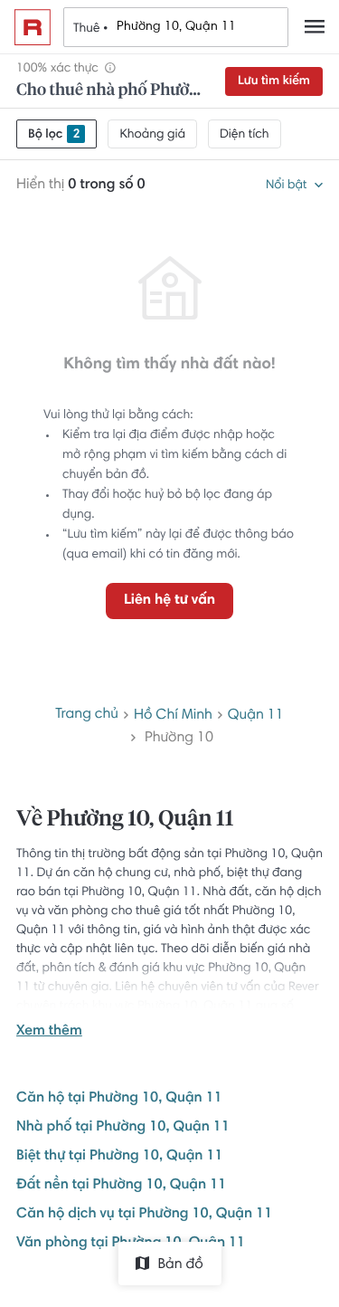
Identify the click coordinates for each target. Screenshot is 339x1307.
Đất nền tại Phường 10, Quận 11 (121, 1185)
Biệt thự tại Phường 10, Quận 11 (119, 1157)
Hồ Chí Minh (173, 716)
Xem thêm (49, 1032)
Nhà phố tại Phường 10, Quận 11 (123, 1128)
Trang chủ (86, 715)
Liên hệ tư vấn (169, 601)
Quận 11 (256, 716)
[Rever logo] (32, 27)
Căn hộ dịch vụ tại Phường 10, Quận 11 (144, 1214)
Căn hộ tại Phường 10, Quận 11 (119, 1099)
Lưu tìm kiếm (274, 81)
